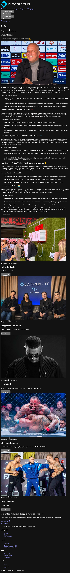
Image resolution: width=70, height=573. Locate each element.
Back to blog (6, 21)
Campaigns (31, 9)
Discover (8, 9)
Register (8, 13)
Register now (4, 521)
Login (2, 13)
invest (6, 533)
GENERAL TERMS (10, 545)
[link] (35, 247)
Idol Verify (20, 9)
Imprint (6, 543)
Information (7, 554)
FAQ (5, 564)
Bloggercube (4, 523)
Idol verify (7, 557)
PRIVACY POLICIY (10, 547)
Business (3, 9)
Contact (25, 9)
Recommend (8, 555)
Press (5, 535)
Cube (12, 9)
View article (4, 275)
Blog (15, 9)
